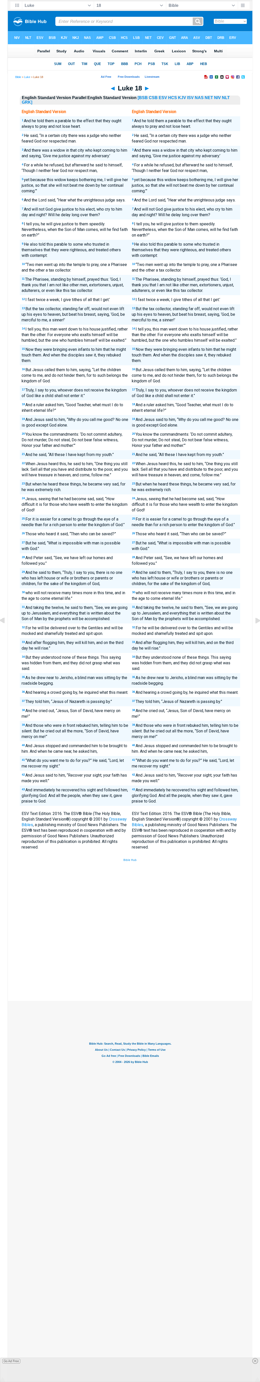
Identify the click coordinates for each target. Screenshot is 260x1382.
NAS (199, 98)
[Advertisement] (130, 963)
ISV (190, 98)
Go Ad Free (11, 1361)
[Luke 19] (253, 632)
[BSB (143, 98)
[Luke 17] (6, 632)
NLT (226, 98)
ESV (163, 98)
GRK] (27, 102)
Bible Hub (130, 860)
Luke (27, 76)
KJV (182, 98)
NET (209, 98)
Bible (18, 76)
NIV (217, 98)
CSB (153, 98)
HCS (172, 98)
